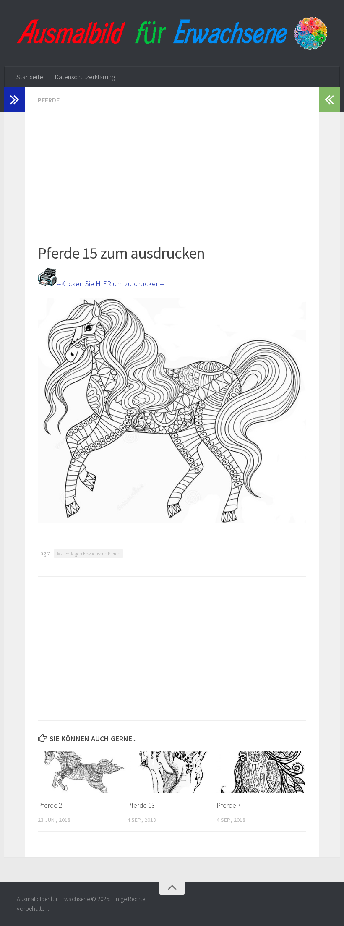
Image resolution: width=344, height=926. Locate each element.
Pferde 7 (228, 805)
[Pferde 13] (171, 772)
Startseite (29, 77)
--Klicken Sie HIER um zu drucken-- (110, 283)
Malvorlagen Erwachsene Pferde (88, 553)
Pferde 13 (141, 805)
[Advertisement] (172, 171)
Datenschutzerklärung (85, 77)
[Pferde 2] (82, 772)
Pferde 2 (50, 805)
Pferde (49, 100)
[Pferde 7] (260, 772)
